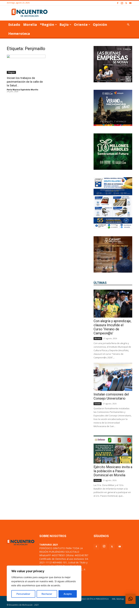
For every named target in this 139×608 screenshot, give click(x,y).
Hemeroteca (19, 33)
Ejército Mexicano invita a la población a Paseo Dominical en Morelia (113, 471)
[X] (126, 3)
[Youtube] (130, 3)
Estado (14, 24)
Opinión (100, 24)
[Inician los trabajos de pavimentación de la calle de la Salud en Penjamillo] (26, 64)
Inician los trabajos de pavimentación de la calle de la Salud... (25, 81)
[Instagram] (122, 3)
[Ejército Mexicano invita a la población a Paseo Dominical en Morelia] (113, 450)
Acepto (68, 593)
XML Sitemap (118, 598)
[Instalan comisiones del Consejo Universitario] (113, 377)
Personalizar (23, 593)
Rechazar (47, 593)
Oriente (81, 24)
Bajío (64, 24)
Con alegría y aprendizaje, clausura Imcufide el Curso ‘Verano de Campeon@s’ (112, 327)
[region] (44, 583)
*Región (47, 24)
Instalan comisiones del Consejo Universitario (111, 396)
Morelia (30, 24)
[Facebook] (118, 3)
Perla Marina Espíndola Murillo (22, 89)
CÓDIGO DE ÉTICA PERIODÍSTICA (93, 598)
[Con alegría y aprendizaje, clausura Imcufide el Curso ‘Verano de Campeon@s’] (113, 304)
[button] (128, 24)
